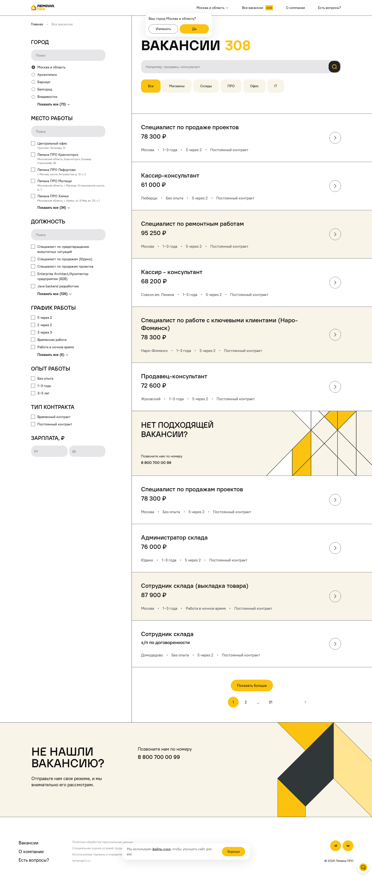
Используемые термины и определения (99, 854)
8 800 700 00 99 (156, 462)
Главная (37, 24)
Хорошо (233, 851)
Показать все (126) (52, 294)
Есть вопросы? (34, 860)
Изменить (163, 29)
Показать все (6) (50, 355)
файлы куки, (161, 849)
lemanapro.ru (81, 860)
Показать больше (252, 685)
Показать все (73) (51, 104)
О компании (31, 851)
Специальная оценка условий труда (97, 848)
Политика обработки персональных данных (102, 842)
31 (270, 702)
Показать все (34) (51, 207)
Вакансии (28, 842)
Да (194, 29)
